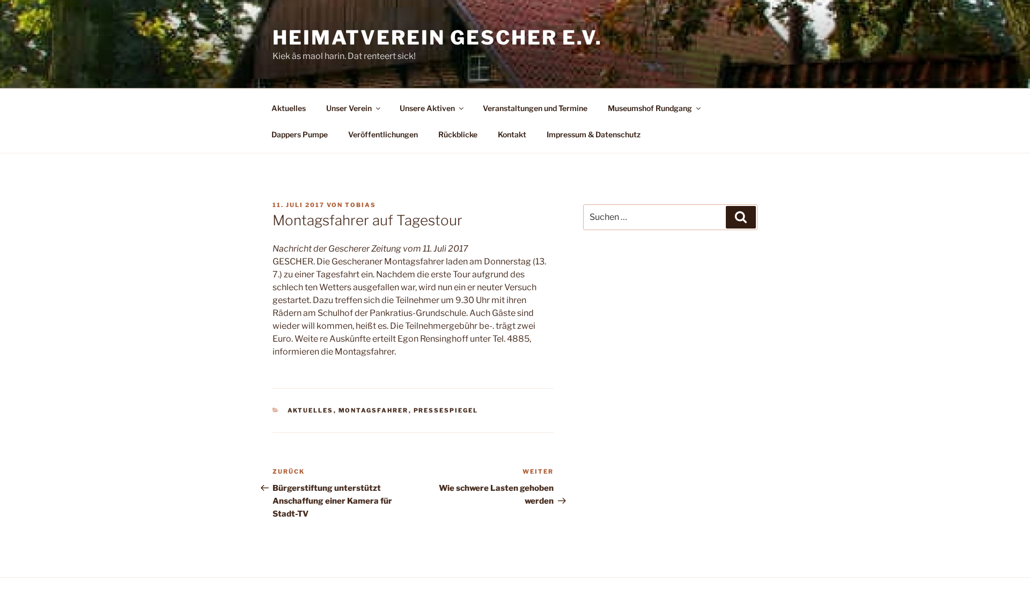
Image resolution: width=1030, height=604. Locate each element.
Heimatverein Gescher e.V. (437, 37)
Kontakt (512, 134)
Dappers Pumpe (299, 134)
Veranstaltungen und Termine (535, 108)
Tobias (360, 205)
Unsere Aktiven (427, 108)
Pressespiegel (446, 410)
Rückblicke (457, 134)
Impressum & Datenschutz (594, 134)
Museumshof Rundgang (650, 108)
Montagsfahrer (374, 410)
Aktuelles (288, 108)
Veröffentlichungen (383, 134)
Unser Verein (349, 108)
